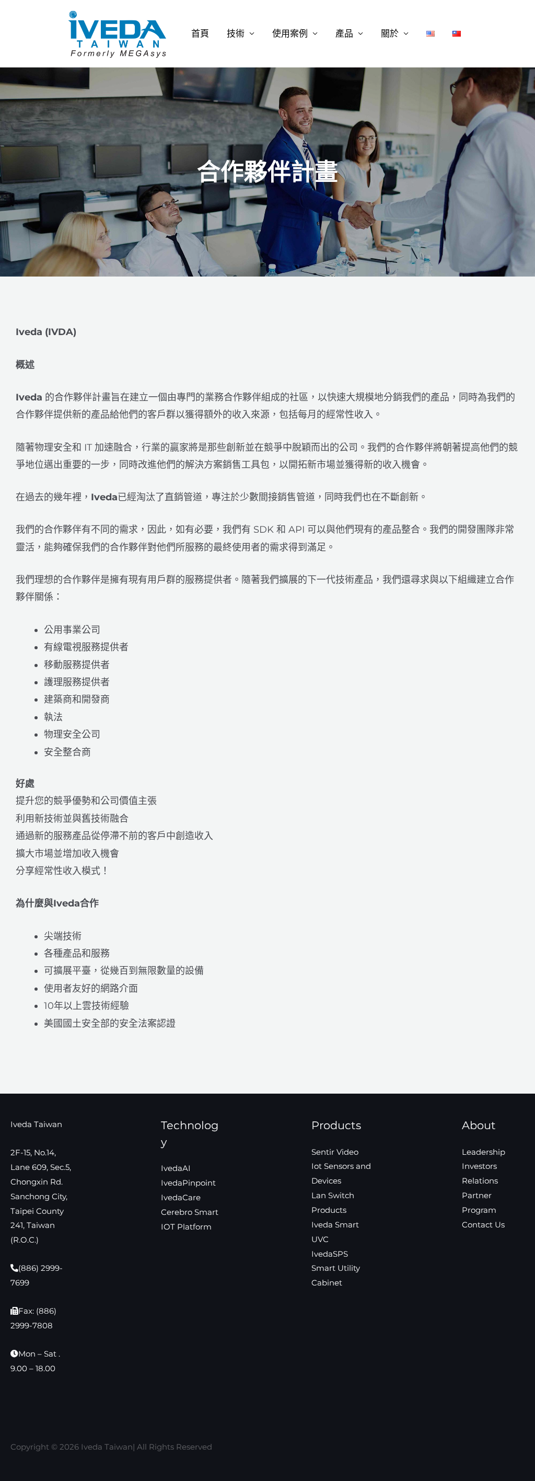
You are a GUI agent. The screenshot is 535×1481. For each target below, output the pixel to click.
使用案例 (290, 33)
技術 (236, 33)
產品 (344, 33)
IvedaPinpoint (188, 1183)
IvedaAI (176, 1168)
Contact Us (483, 1225)
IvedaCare (181, 1197)
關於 (390, 33)
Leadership (483, 1152)
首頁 (200, 33)
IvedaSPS (329, 1254)
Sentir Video (334, 1152)
